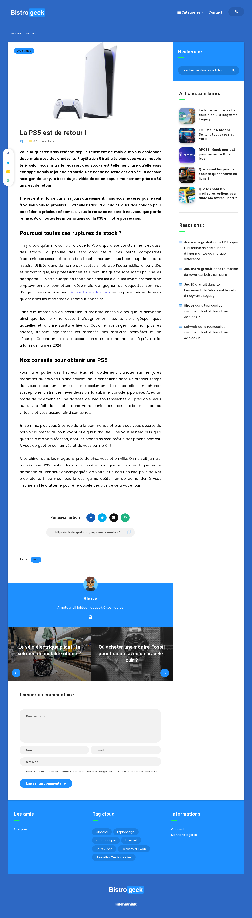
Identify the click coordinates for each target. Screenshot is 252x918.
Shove (90, 598)
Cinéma (102, 832)
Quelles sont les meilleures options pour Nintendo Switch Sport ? (218, 193)
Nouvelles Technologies (114, 857)
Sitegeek (20, 829)
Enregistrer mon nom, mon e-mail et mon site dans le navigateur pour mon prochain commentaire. (92, 771)
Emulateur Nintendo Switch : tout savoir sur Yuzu (217, 134)
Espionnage (126, 832)
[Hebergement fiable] (126, 906)
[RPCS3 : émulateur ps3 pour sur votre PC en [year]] (187, 155)
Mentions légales (184, 835)
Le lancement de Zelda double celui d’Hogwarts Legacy (218, 114)
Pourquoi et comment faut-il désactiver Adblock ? (206, 311)
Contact (215, 12)
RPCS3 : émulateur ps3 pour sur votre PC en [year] (217, 154)
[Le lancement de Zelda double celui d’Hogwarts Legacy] (187, 116)
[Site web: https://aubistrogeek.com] (90, 617)
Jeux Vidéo (24, 51)
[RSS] (236, 11)
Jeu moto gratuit (198, 242)
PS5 (35, 559)
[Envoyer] (233, 70)
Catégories (191, 12)
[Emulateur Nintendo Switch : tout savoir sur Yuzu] (187, 135)
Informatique (106, 840)
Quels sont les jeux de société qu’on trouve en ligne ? (218, 173)
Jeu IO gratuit (195, 284)
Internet (131, 840)
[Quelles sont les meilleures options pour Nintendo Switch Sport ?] (187, 195)
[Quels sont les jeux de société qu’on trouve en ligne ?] (187, 175)
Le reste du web (134, 849)
